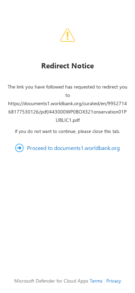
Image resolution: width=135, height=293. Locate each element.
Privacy (113, 280)
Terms (96, 280)
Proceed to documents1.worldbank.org (73, 147)
